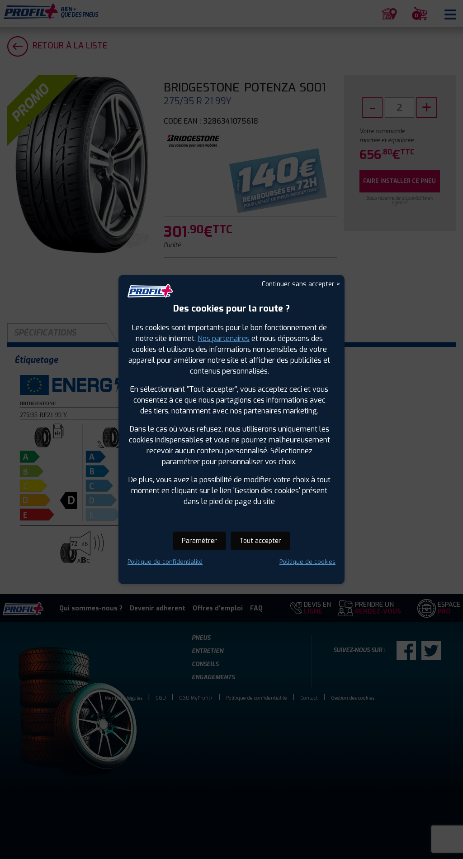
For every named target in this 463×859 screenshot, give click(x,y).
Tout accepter (260, 541)
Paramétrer (199, 541)
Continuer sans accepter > (301, 284)
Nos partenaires (224, 338)
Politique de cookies (307, 562)
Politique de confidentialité (165, 562)
